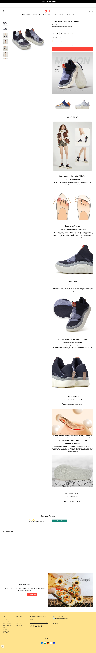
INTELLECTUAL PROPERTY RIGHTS (10, 634)
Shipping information (72, 493)
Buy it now (72, 49)
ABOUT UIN (70, 14)
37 (61, 33)
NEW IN (35, 14)
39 (68, 33)
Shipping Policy (6, 619)
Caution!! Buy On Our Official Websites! (7, 632)
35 (53, 33)
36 (57, 33)
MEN (49, 14)
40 (72, 33)
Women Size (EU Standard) (61, 30)
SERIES (61, 14)
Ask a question (72, 496)
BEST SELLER (26, 14)
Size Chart (18, 619)
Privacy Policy (6, 621)
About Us (5, 627)
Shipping (60, 26)
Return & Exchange (7, 623)
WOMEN (42, 14)
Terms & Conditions (7, 625)
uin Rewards (5, 629)
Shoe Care (18, 621)
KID (55, 14)
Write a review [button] (59, 520)
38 (65, 33)
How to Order (19, 623)
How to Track (19, 625)
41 (76, 33)
